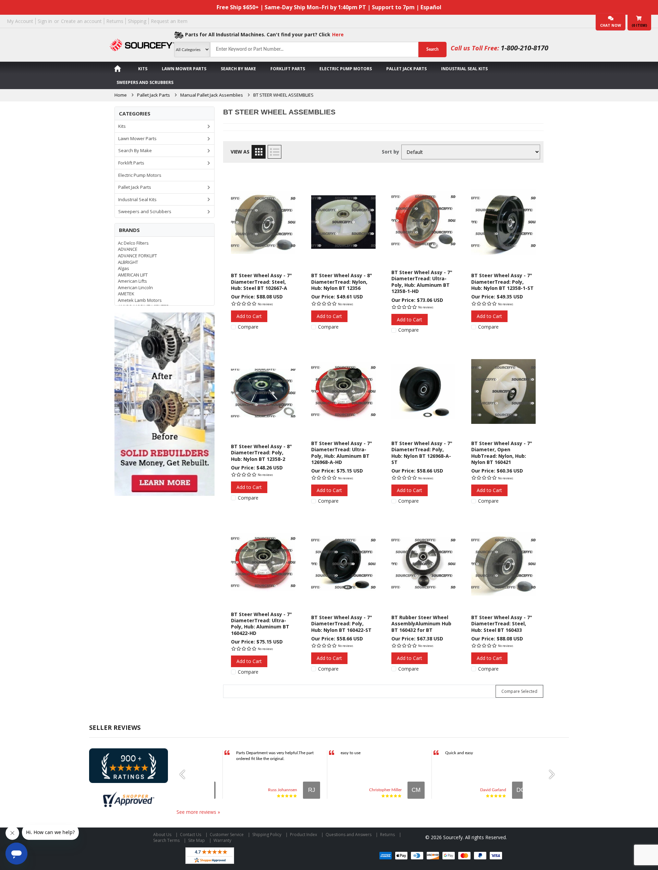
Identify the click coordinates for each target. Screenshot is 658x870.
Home (120, 95)
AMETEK (126, 294)
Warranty (222, 840)
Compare (248, 327)
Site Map (196, 840)
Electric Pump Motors (345, 69)
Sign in (45, 21)
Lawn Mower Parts (184, 69)
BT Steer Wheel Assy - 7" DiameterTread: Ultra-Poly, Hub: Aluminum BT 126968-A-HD (341, 452)
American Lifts (132, 281)
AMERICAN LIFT (133, 275)
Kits (142, 69)
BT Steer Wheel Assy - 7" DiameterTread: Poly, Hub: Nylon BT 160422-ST (341, 623)
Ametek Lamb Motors (140, 300)
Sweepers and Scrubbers (145, 82)
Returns (114, 21)
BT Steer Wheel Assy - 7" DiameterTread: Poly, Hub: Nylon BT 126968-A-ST (421, 452)
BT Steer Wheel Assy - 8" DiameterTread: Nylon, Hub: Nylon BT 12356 (341, 281)
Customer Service (227, 834)
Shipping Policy (266, 834)
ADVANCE (127, 249)
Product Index (303, 834)
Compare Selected (519, 691)
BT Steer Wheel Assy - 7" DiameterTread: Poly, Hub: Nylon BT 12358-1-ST (502, 281)
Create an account (81, 21)
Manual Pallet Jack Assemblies (211, 95)
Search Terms (166, 840)
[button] (185, 774)
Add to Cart (249, 316)
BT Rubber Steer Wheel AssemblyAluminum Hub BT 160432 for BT (421, 623)
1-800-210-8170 (524, 47)
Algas (123, 268)
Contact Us (190, 834)
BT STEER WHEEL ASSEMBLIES (283, 95)
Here (338, 34)
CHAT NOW (610, 25)
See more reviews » (198, 812)
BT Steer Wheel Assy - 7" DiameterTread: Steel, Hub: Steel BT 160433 (501, 623)
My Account (20, 21)
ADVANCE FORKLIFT (137, 256)
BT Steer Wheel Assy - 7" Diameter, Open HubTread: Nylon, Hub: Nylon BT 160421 (501, 452)
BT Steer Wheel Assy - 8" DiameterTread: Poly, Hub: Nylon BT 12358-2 (261, 452)
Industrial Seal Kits (464, 69)
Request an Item (169, 21)
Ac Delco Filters (133, 243)
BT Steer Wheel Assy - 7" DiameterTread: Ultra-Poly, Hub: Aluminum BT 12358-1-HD (421, 281)
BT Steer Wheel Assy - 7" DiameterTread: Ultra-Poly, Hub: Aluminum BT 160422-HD (261, 623)
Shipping (137, 21)
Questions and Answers (348, 834)
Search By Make (238, 69)
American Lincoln (135, 287)
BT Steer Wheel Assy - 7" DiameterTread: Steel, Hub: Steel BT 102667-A (261, 281)
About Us (162, 834)
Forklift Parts (287, 69)
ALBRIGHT (128, 262)
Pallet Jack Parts (406, 69)
